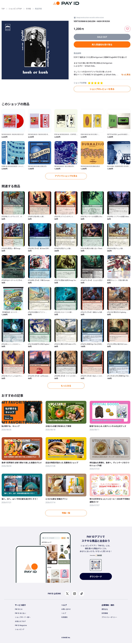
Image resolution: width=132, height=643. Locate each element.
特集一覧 (66, 513)
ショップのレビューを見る (102, 89)
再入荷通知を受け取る (102, 44)
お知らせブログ (20, 621)
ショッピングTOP (15, 9)
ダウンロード (96, 576)
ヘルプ (63, 613)
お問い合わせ (66, 609)
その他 (28, 9)
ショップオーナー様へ (22, 617)
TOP (3, 9)
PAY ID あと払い (20, 613)
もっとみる (66, 386)
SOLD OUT (102, 37)
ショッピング (19, 629)
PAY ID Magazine (21, 625)
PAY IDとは (18, 609)
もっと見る (125, 75)
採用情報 (105, 613)
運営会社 (105, 609)
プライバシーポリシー (109, 617)
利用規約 (64, 617)
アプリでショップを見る (66, 176)
